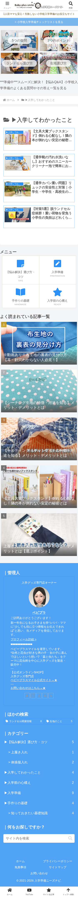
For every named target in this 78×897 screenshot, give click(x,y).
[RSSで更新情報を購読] (51, 695)
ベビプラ (39, 612)
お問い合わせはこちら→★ (28, 688)
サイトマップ (57, 867)
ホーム (20, 861)
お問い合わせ (39, 873)
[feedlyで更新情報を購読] (45, 695)
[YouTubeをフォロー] (39, 695)
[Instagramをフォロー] (33, 695)
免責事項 (20, 867)
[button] (70, 838)
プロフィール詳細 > (23, 639)
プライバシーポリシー (57, 861)
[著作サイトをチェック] (27, 695)
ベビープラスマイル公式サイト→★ (34, 680)
